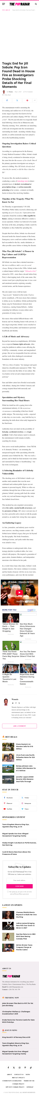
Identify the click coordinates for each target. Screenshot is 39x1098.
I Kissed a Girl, (30, 271)
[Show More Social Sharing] (35, 100)
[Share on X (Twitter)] (17, 100)
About (9, 1074)
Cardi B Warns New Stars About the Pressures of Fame (16, 853)
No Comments (29, 92)
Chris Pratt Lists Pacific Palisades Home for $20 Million (25, 757)
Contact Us (19, 1074)
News (28, 1074)
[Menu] (3, 4)
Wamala (11, 92)
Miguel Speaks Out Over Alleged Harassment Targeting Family (15, 834)
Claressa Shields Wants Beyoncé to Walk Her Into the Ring (26, 914)
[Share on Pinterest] (27, 100)
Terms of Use (29, 1081)
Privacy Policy (18, 894)
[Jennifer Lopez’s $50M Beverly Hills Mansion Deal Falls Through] (8, 779)
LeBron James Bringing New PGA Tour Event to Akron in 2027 (25, 925)
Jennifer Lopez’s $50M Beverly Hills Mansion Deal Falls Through (24, 779)
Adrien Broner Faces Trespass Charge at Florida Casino (24, 947)
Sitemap (30, 1087)
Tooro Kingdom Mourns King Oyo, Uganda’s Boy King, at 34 (15, 825)
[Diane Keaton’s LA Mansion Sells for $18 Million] (8, 747)
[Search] (36, 4)
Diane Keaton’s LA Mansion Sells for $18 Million (24, 746)
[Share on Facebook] (7, 100)
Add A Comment (19, 726)
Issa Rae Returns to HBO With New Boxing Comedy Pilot (26, 936)
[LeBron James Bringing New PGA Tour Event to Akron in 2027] (8, 926)
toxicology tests (22, 181)
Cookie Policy (18, 1084)
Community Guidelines (12, 1081)
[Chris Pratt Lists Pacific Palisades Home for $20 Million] (8, 758)
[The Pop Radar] (19, 3)
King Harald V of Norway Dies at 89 (16, 1037)
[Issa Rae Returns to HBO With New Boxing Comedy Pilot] (8, 937)
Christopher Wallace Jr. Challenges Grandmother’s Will (16, 1012)
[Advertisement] (19, 33)
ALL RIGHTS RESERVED (27, 1092)
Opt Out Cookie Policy (15, 1087)
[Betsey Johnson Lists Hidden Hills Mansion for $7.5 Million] (8, 769)
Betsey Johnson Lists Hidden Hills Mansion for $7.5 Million (26, 768)
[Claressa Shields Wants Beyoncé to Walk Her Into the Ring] (8, 915)
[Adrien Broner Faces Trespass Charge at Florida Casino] (8, 948)
